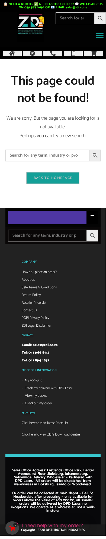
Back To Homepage (53, 178)
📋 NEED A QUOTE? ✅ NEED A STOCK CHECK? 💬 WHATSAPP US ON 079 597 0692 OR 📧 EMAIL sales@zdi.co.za (53, 6)
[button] (100, 36)
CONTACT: (27, 335)
